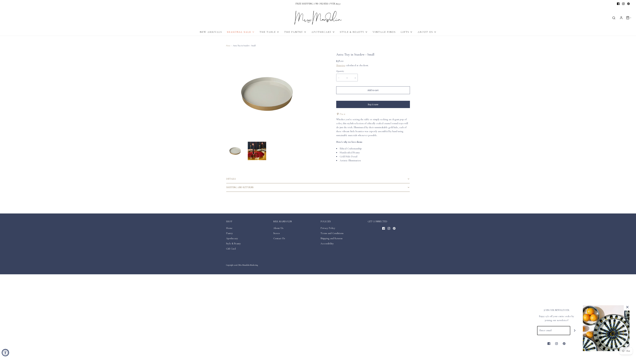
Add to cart (373, 90)
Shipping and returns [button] (240, 187)
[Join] (574, 330)
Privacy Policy (327, 228)
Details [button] (231, 179)
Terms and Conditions (332, 233)
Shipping (340, 65)
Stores (276, 233)
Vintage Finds (384, 31)
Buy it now (373, 104)
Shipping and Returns (331, 238)
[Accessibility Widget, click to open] (5, 352)
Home (228, 45)
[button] (235, 151)
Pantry (229, 233)
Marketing (254, 265)
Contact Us (279, 238)
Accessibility (327, 243)
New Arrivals (211, 31)
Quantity (340, 71)
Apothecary (232, 238)
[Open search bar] (614, 18)
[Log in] (621, 17)
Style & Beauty (233, 243)
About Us (278, 228)
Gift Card (231, 248)
